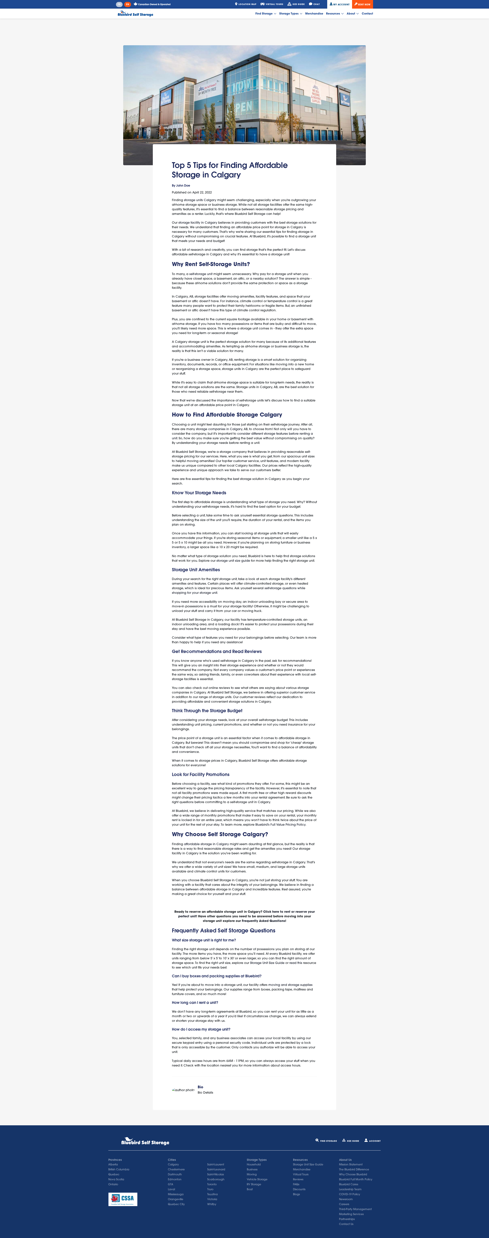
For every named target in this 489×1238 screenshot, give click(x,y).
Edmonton (174, 1179)
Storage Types (289, 13)
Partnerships (347, 1219)
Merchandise (314, 13)
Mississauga (176, 1194)
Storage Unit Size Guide (267, 963)
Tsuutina (212, 1194)
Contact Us (346, 1224)
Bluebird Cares (348, 1184)
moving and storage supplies (290, 985)
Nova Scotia (116, 1179)
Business (252, 1169)
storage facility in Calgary (197, 222)
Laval (171, 1189)
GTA (170, 1184)
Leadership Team (350, 1189)
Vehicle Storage (257, 1179)
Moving (252, 1174)
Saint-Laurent (215, 1164)
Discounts (299, 1189)
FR (119, 4)
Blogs (296, 1194)
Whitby (211, 1204)
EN (127, 4)
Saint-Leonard (216, 1169)
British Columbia (118, 1169)
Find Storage (264, 13)
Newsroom (346, 1199)
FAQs (296, 1184)
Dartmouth (175, 1174)
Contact (367, 13)
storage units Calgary (200, 200)
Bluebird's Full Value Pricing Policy (280, 824)
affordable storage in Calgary (206, 844)
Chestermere (176, 1169)
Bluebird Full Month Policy (355, 1179)
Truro (210, 1189)
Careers (344, 1204)
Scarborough (215, 1179)
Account (375, 1141)
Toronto (212, 1184)
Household (254, 1164)
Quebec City (176, 1204)
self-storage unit (200, 274)
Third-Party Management (355, 1209)
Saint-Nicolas (215, 1174)
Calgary (173, 1164)
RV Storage (254, 1184)
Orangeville (175, 1199)
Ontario (113, 1184)
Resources (333, 13)
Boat (250, 1189)
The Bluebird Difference (354, 1169)
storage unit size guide (233, 560)
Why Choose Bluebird (353, 1174)
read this (295, 963)
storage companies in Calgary (219, 429)
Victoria (212, 1199)
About (351, 13)
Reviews (298, 1179)
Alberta (113, 1164)
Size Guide (353, 1141)
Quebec (113, 1174)
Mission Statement (351, 1164)
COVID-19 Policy (349, 1194)
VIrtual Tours (300, 1174)
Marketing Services (351, 1214)
